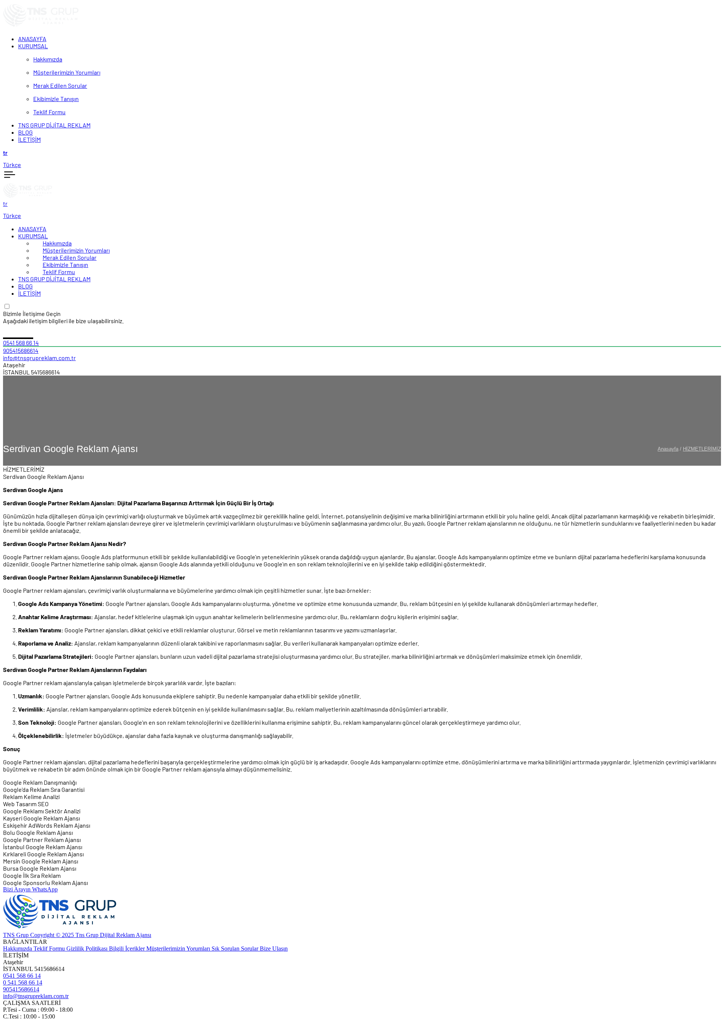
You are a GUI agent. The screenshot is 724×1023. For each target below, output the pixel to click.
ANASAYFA (32, 228)
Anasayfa (668, 449)
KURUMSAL (33, 235)
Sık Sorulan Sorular (236, 948)
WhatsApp (45, 889)
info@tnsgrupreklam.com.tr (39, 357)
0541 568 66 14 (21, 342)
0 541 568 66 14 (22, 982)
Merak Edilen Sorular (70, 257)
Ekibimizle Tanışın (65, 264)
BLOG (25, 286)
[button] (362, 152)
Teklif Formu (59, 271)
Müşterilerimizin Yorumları (76, 250)
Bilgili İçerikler (127, 948)
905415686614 (20, 350)
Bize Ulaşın (274, 948)
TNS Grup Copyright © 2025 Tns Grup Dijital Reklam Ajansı (77, 935)
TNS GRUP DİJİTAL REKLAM (54, 278)
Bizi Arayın (17, 889)
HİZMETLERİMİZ (702, 449)
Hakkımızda (57, 243)
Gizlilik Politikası (87, 948)
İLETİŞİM (29, 293)
